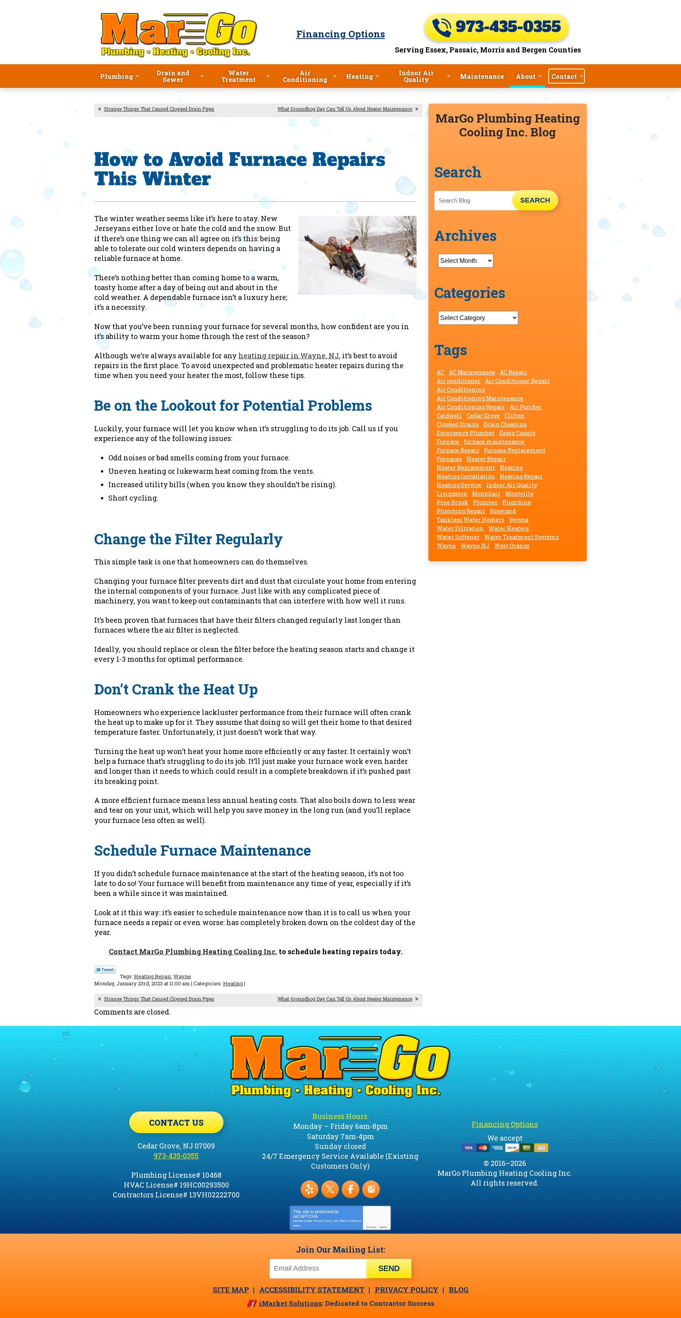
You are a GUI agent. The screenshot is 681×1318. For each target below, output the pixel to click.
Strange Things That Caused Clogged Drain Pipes (159, 109)
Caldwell (449, 415)
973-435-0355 (506, 27)
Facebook (350, 1189)
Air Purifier (526, 407)
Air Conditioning (461, 389)
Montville (519, 493)
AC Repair (513, 372)
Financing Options (340, 34)
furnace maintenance (494, 441)
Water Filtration (460, 528)
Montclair (486, 493)
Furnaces (449, 459)
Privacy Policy (323, 1220)
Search (535, 200)
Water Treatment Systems (521, 537)
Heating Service (459, 485)
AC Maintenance (472, 372)
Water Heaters (508, 528)
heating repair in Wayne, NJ (288, 355)
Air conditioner (458, 381)
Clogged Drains (458, 424)
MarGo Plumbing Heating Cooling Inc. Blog (507, 125)
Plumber (485, 502)
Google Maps (371, 1189)
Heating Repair (152, 976)
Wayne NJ (475, 545)
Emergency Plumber (466, 433)
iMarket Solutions (290, 1303)
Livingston (452, 493)
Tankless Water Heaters (470, 519)
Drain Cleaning (505, 424)
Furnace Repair (458, 450)
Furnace (448, 441)
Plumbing (516, 502)
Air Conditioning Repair (471, 407)
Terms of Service (350, 1220)
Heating (233, 983)
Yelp (309, 1189)
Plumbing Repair (461, 511)
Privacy (371, 1227)
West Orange (512, 545)
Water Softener (458, 537)
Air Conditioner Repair (517, 381)
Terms (383, 1227)
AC (440, 372)
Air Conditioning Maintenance (480, 398)
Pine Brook (452, 502)
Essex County (517, 433)
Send (389, 1268)
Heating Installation (466, 476)
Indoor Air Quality (511, 485)
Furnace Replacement (514, 450)
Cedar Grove (483, 415)
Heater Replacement (466, 467)
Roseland (503, 511)
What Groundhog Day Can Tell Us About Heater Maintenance (344, 109)
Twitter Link (105, 970)
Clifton (514, 415)
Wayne (182, 976)
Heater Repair (486, 459)
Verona (518, 519)
